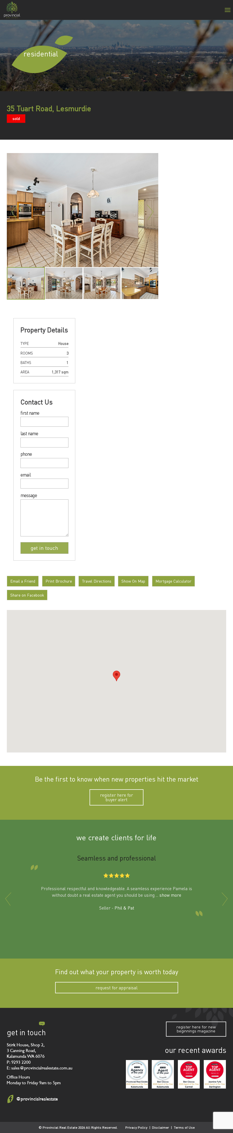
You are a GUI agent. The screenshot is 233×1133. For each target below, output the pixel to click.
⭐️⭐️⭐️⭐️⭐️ (116, 875)
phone (26, 454)
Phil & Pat (124, 908)
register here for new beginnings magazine (196, 1028)
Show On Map (133, 581)
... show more (168, 895)
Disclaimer (160, 1127)
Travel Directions (96, 581)
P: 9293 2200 (19, 1062)
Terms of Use (184, 1127)
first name (29, 413)
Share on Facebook (27, 595)
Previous (15, 212)
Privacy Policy (136, 1127)
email (25, 475)
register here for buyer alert (116, 797)
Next (150, 212)
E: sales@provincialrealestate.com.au (39, 1068)
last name (29, 433)
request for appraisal (116, 987)
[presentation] (8, 899)
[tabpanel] (26, 283)
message (28, 495)
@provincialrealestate (37, 1099)
